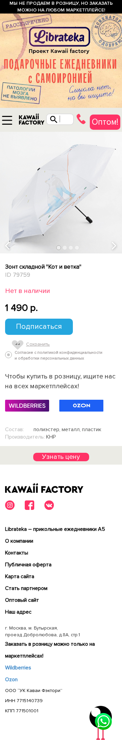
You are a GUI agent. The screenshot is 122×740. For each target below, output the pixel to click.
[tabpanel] (61, 192)
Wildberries (18, 667)
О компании (19, 541)
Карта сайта (19, 576)
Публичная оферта (28, 564)
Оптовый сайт (22, 600)
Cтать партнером (26, 588)
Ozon (11, 679)
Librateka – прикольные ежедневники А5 (55, 529)
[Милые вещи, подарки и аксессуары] (31, 121)
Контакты (16, 552)
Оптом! (105, 122)
